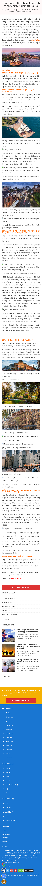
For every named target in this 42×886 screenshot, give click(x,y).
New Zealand (10, 820)
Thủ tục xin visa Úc (8, 599)
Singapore (9, 717)
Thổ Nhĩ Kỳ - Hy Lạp (12, 785)
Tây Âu (8, 781)
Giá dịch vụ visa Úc (8, 603)
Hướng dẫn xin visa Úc (9, 614)
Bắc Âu (8, 768)
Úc (7, 816)
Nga (7, 789)
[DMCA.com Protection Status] (26, 870)
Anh (7, 793)
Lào (7, 721)
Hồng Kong (9, 741)
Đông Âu (8, 776)
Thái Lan (8, 713)
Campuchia (9, 725)
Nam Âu (8, 772)
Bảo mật (4, 841)
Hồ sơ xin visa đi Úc (8, 606)
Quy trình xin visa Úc (9, 610)
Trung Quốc (9, 733)
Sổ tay (4, 831)
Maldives (9, 758)
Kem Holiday (35, 40)
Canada (8, 807)
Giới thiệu (5, 838)
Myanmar (9, 729)
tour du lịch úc (16, 578)
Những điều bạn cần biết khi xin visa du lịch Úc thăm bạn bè (27, 662)
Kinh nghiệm (6, 834)
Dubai (8, 754)
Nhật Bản (9, 750)
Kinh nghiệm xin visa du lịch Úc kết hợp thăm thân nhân (27, 631)
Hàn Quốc (9, 745)
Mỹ (7, 803)
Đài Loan (9, 737)
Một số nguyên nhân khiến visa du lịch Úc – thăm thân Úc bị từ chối (28, 647)
